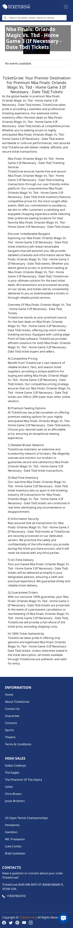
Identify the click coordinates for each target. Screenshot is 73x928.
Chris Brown (13, 794)
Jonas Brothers (15, 801)
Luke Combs (13, 846)
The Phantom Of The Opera (23, 780)
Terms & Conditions (18, 744)
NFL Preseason (15, 839)
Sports (9, 730)
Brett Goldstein (15, 853)
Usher (9, 787)
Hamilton (11, 832)
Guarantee (12, 716)
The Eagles (12, 773)
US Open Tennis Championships (26, 818)
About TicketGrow (17, 702)
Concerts (11, 723)
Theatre (10, 737)
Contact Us (12, 709)
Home (9, 695)
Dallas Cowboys (15, 765)
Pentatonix (12, 825)
